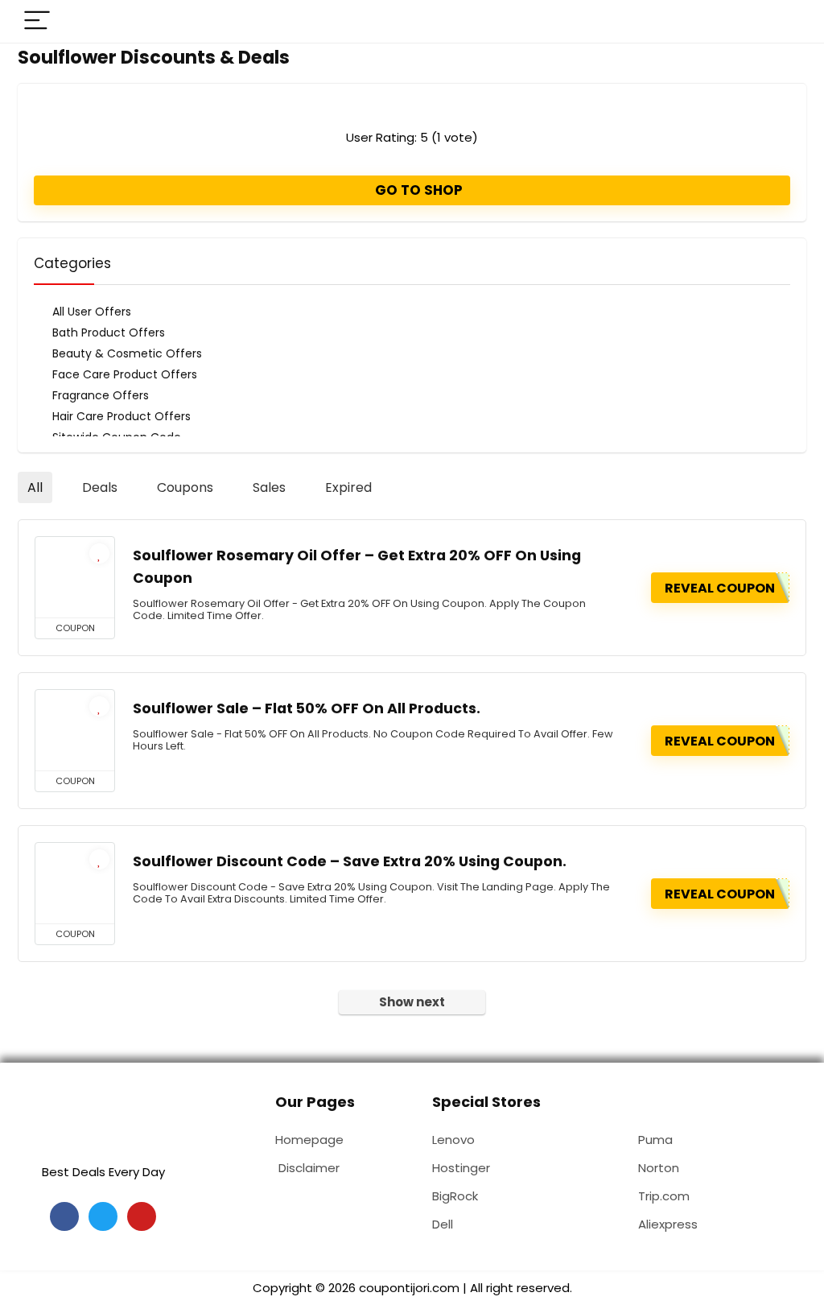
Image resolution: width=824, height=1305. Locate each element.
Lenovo (453, 1139)
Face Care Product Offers (124, 374)
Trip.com (664, 1195)
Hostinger (461, 1167)
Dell (442, 1224)
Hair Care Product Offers (121, 416)
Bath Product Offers (108, 332)
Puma (655, 1139)
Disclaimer (309, 1167)
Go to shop (417, 190)
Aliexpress (668, 1224)
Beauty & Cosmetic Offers (127, 353)
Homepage (309, 1139)
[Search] (781, 21)
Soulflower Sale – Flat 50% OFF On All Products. (306, 708)
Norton (658, 1167)
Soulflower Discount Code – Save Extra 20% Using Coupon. (349, 861)
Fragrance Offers (100, 395)
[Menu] (37, 21)
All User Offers (91, 312)
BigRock (455, 1195)
